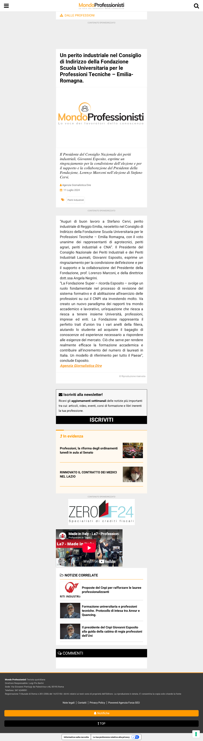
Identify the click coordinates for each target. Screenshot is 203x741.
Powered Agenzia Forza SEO (124, 702)
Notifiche (103, 713)
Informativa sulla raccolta (76, 737)
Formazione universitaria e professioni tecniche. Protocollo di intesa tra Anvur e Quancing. (111, 611)
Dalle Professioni (80, 15)
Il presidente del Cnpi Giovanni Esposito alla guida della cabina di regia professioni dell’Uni (112, 631)
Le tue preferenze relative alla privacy (111, 737)
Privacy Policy (97, 702)
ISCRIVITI (101, 419)
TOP (102, 723)
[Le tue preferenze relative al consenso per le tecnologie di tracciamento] (196, 734)
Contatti (82, 702)
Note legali (69, 702)
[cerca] (196, 7)
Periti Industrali (76, 200)
